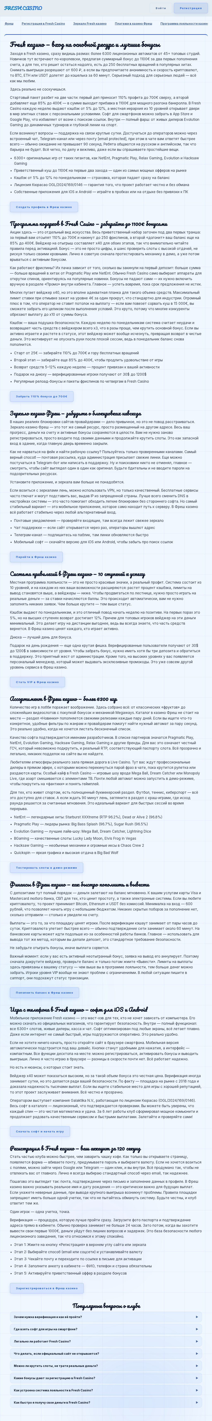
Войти (161, 8)
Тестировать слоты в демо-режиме (46, 867)
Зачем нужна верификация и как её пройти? (48, 1317)
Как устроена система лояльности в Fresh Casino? (53, 1390)
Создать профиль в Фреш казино (44, 207)
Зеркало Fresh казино (90, 23)
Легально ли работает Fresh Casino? (42, 1341)
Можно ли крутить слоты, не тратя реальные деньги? (56, 1366)
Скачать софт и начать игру (40, 1131)
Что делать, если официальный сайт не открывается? (56, 1353)
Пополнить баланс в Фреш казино (44, 992)
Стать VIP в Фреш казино (37, 682)
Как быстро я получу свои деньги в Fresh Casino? (52, 1402)
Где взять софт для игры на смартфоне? (45, 1329)
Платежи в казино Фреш (133, 23)
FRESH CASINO (23, 8)
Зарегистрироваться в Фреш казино (47, 1288)
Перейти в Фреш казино (36, 557)
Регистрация (191, 8)
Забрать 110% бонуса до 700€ (41, 396)
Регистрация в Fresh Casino (43, 23)
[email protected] (112, 139)
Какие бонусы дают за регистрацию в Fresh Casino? (54, 1378)
